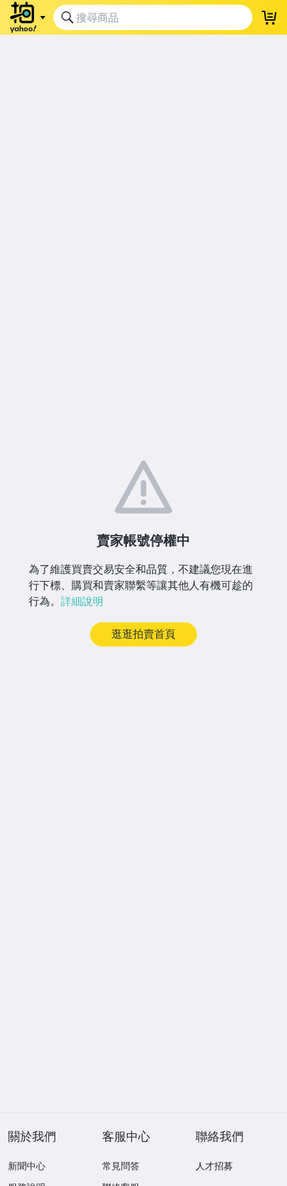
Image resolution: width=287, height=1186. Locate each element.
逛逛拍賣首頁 (143, 633)
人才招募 (214, 1165)
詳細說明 (82, 601)
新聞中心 (26, 1165)
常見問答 (120, 1165)
